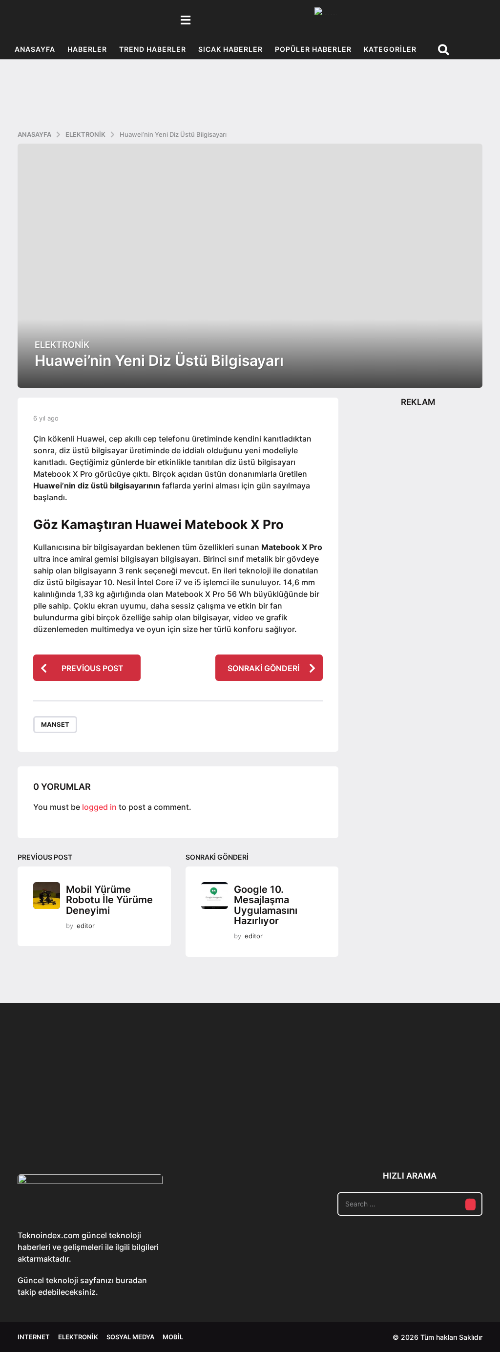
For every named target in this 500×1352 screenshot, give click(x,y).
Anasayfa (35, 49)
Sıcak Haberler (230, 49)
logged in (99, 807)
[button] (185, 20)
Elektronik (62, 345)
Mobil (173, 1337)
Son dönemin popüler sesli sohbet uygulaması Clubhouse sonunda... (66, 1116)
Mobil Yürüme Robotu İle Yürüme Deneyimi (109, 900)
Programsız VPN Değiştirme (261, 1093)
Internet (34, 1337)
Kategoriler (390, 49)
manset (55, 724)
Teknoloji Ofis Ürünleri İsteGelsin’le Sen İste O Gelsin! (359, 1116)
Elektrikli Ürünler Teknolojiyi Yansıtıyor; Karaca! (164, 1116)
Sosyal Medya (130, 1337)
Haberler (87, 49)
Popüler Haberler (313, 49)
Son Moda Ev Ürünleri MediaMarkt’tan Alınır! (457, 1112)
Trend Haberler (152, 49)
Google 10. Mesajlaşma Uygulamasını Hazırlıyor (265, 905)
